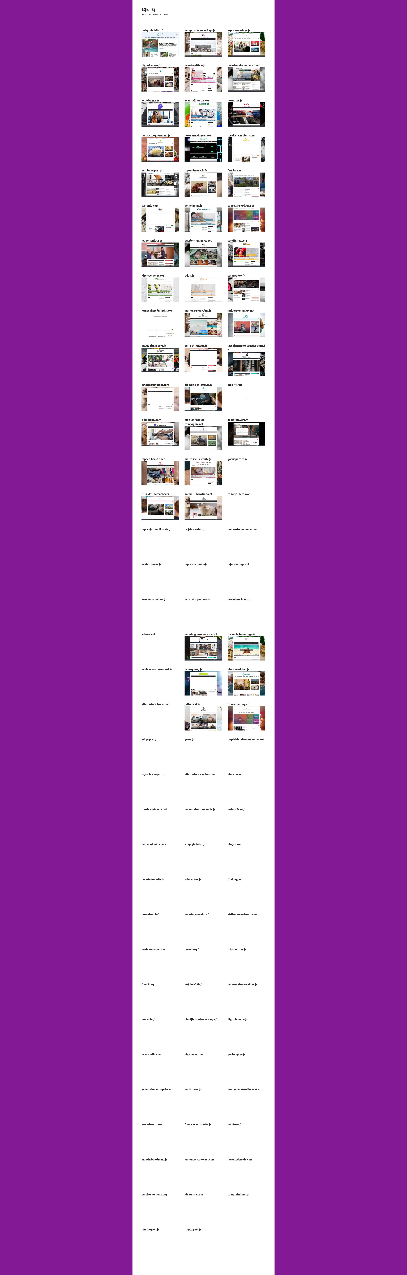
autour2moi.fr (237, 809)
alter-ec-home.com (153, 275)
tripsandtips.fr (237, 949)
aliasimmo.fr (236, 774)
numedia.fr (148, 1019)
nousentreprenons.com (242, 529)
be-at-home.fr (193, 205)
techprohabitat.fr (152, 30)
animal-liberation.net (198, 494)
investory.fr (192, 949)
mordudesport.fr (151, 170)
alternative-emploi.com (200, 774)
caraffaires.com (237, 240)
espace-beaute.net (153, 459)
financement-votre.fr (198, 1124)
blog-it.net (234, 844)
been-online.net (151, 1054)
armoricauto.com (152, 1124)
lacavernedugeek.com (198, 135)
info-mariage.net (238, 564)
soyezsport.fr (193, 1229)
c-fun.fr (189, 275)
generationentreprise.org (157, 1089)
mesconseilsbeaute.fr (198, 459)
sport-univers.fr (238, 420)
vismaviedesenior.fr (154, 599)
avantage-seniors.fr (197, 914)
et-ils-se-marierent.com (242, 914)
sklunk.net (148, 634)
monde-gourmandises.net (201, 634)
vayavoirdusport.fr (153, 345)
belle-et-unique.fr (196, 345)
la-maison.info (150, 914)
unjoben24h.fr (194, 984)
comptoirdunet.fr (238, 1194)
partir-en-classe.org (154, 1194)
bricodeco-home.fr (239, 599)
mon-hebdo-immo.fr (154, 1159)
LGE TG (148, 9)
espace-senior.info (196, 564)
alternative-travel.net (155, 704)
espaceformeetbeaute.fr (156, 529)
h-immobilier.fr (151, 420)
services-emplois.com (241, 135)
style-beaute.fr (151, 65)
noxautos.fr (235, 100)
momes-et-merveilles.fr (242, 984)
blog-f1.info (235, 385)
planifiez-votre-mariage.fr (201, 1019)
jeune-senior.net (151, 240)
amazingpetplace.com (155, 385)
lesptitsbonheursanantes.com (246, 739)
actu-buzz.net (150, 100)
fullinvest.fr (192, 704)
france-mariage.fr (239, 704)
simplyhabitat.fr (195, 844)
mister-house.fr (151, 564)
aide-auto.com (194, 1194)
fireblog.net (235, 879)
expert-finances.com (197, 100)
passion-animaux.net (198, 240)
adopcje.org (148, 739)
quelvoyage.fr (236, 1054)
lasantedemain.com (240, 1159)
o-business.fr (193, 879)
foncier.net (234, 170)
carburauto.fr (236, 275)
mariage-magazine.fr (198, 310)
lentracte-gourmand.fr (155, 135)
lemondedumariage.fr (241, 634)
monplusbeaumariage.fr (200, 30)
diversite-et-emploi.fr (198, 385)
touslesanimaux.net (154, 809)
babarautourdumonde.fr (200, 809)
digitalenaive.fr (237, 1019)
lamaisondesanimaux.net (244, 65)
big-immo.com (194, 1054)
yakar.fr (189, 739)
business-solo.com (153, 949)
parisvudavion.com (153, 844)
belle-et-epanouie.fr (197, 599)
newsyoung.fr (193, 669)
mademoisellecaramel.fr (156, 669)
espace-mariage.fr (239, 30)
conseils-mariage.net (241, 205)
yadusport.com (237, 459)
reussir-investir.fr (152, 879)
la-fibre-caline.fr (195, 529)
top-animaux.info (196, 170)
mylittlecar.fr (193, 1089)
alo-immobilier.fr (238, 669)
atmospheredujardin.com (157, 310)
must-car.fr (235, 1124)
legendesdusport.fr (153, 774)
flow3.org (147, 984)
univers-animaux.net (241, 310)
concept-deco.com (239, 494)
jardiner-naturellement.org (245, 1089)
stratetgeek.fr (150, 1229)
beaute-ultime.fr (195, 65)
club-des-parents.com (155, 494)
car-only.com (149, 205)
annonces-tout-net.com (200, 1159)
